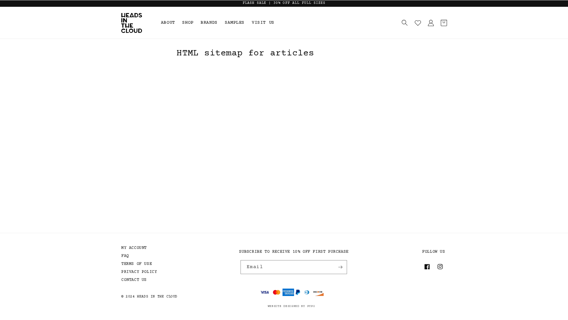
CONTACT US (134, 280)
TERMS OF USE (136, 264)
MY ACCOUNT (134, 248)
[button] (404, 22)
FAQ (125, 256)
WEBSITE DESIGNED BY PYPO (291, 306)
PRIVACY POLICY (139, 272)
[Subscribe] (340, 267)
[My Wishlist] (417, 22)
